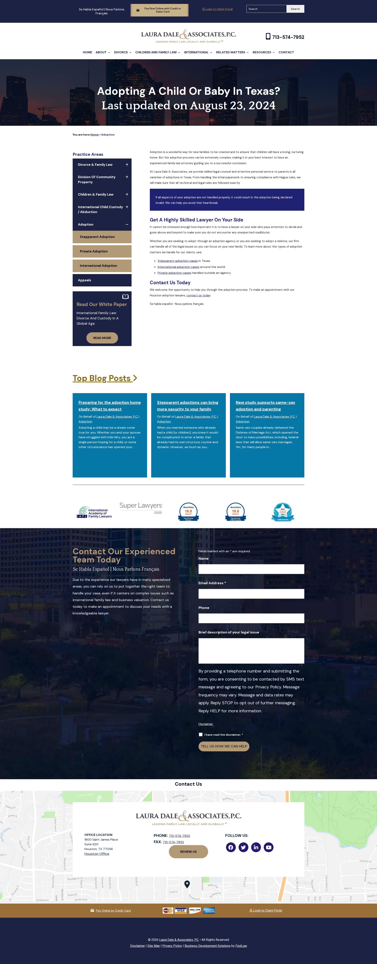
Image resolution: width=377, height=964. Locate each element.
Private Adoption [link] (94, 251)
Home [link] (87, 52)
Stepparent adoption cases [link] (178, 261)
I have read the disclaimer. (223, 734)
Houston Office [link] (96, 853)
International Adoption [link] (98, 265)
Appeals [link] (84, 280)
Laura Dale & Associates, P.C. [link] (117, 417)
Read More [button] (102, 338)
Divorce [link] (121, 52)
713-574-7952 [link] (288, 37)
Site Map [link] (153, 946)
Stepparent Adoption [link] (97, 237)
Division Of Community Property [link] (96, 179)
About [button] (101, 52)
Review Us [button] (188, 852)
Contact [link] (286, 52)
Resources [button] (262, 52)
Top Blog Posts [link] (103, 378)
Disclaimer (206, 724)
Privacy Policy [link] (172, 946)
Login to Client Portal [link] (219, 9)
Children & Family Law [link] (95, 194)
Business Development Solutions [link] (208, 946)
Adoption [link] (85, 224)
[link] (188, 42)
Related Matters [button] (230, 52)
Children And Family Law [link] (156, 52)
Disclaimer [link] (137, 946)
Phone (204, 607)
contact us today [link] (198, 295)
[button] (373, 935)
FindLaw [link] (241, 946)
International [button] (196, 52)
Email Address (212, 583)
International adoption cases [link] (178, 267)
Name (204, 558)
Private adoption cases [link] (174, 273)
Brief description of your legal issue (229, 632)
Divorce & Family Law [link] (95, 164)
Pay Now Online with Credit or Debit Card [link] (163, 10)
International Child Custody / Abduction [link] (100, 209)
